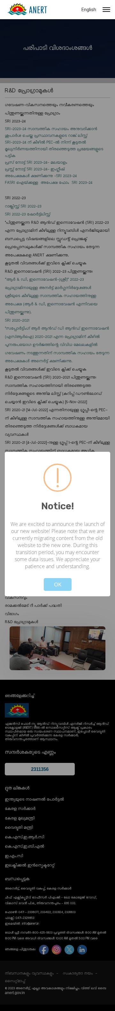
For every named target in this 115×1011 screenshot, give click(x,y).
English (88, 9)
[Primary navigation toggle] (106, 10)
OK (57, 584)
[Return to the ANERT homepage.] (27, 10)
